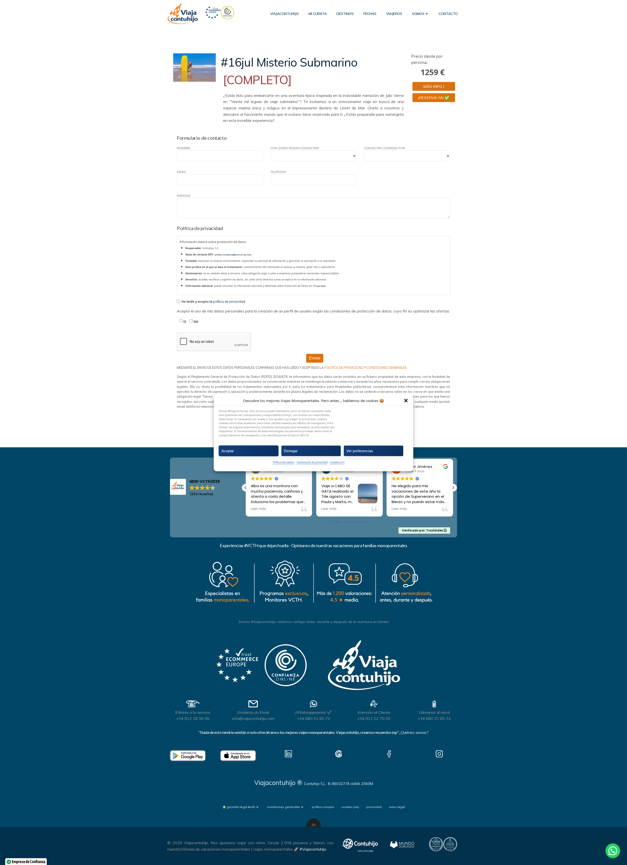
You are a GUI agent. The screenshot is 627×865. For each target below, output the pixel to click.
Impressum (337, 462)
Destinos (345, 14)
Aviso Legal (397, 807)
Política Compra (323, 807)
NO (195, 321)
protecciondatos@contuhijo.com (233, 254)
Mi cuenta (318, 14)
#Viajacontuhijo (313, 849)
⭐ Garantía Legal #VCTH (238, 807)
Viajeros (394, 14)
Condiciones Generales (283, 807)
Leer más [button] (258, 509)
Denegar (291, 451)
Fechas (369, 14)
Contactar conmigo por (384, 148)
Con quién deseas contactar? (294, 148)
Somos (418, 14)
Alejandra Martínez (422, 466)
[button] (406, 400)
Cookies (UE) (350, 807)
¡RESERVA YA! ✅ (433, 97)
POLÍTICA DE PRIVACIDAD (344, 367)
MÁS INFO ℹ (433, 86)
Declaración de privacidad (312, 462)
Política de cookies (283, 462)
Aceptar (227, 451)
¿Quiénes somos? (413, 732)
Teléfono (278, 172)
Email (181, 172)
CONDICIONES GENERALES (386, 367)
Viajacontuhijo (284, 14)
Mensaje (184, 195)
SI (184, 321)
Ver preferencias (359, 451)
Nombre (183, 148)
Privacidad (319, 286)
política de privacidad (229, 301)
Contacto (448, 14)
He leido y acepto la (213, 301)
